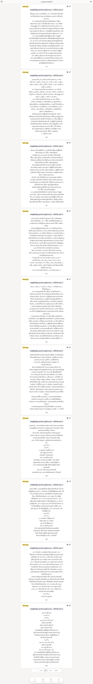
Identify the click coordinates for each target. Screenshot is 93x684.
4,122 (50, 670)
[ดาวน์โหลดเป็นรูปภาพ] (68, 6)
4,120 (41, 670)
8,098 (56, 670)
